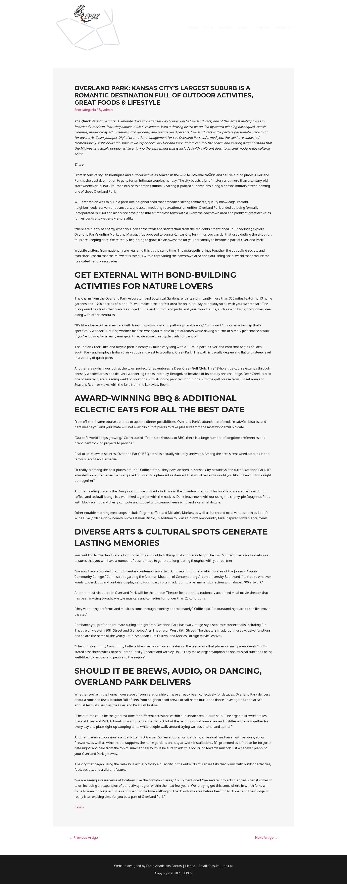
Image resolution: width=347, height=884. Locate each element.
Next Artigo (266, 837)
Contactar (283, 27)
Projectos (263, 27)
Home (193, 27)
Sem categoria (85, 109)
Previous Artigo (83, 837)
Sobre (208, 27)
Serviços (225, 27)
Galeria (243, 27)
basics (79, 807)
